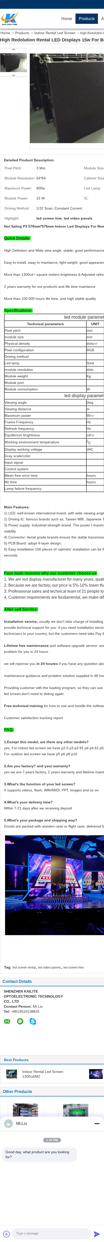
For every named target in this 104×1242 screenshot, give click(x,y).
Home (66, 19)
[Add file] (6, 1233)
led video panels (49, 967)
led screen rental (24, 967)
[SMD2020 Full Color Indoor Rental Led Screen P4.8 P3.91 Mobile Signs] (75, 1112)
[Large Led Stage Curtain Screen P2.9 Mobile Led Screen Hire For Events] (25, 1112)
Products (87, 19)
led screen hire (73, 967)
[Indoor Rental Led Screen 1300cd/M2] (11, 1074)
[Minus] (97, 1124)
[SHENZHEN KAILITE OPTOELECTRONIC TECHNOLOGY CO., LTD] (29, 19)
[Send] (97, 1233)
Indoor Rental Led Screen (54, 33)
